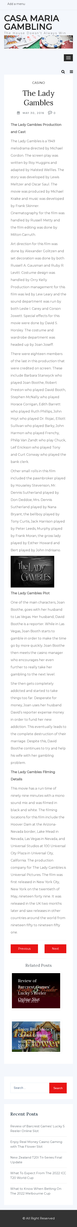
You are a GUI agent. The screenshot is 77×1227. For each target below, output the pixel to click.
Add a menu (16, 4)
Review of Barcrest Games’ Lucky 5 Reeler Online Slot (37, 1128)
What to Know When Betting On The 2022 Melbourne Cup (35, 1191)
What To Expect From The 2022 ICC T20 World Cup (38, 1175)
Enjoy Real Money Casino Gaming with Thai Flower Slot (36, 1144)
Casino (38, 83)
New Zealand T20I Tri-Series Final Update (36, 1159)
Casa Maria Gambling (31, 22)
